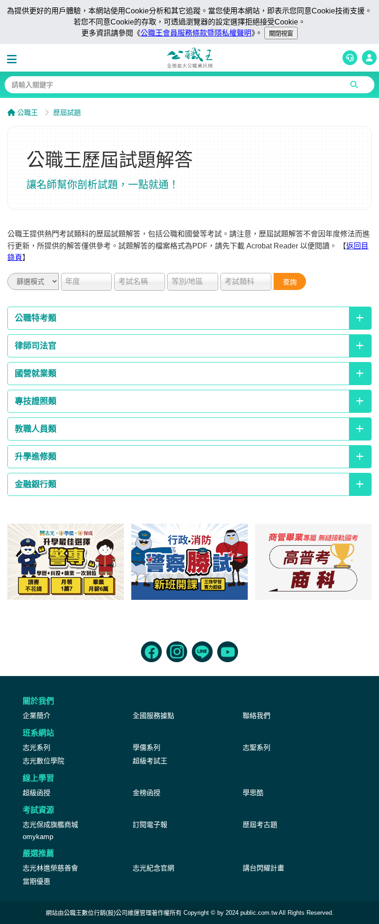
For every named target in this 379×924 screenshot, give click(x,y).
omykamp (38, 836)
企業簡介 (36, 715)
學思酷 (253, 793)
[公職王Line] (202, 651)
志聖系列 (256, 747)
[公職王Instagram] (176, 651)
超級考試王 (150, 761)
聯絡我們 (256, 715)
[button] (14, 59)
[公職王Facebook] (151, 651)
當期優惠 (36, 881)
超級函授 (36, 793)
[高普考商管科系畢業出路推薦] (313, 562)
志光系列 (36, 747)
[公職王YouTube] (227, 651)
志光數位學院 (43, 761)
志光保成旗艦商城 (50, 824)
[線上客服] (349, 57)
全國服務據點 (153, 715)
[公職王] (189, 57)
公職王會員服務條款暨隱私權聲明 (196, 33)
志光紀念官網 (153, 868)
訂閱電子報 (150, 824)
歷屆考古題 (260, 824)
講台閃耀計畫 (263, 868)
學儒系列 (146, 747)
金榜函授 (146, 793)
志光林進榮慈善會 (50, 868)
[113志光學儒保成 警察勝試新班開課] (189, 562)
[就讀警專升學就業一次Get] (65, 562)
